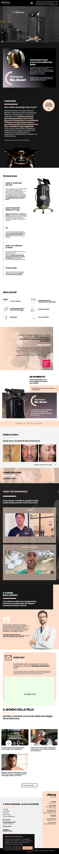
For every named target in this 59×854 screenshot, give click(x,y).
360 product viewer (48, 213)
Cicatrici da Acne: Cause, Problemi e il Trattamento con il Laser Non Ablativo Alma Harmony (43, 749)
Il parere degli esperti (9, 816)
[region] (19, 842)
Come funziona (12, 472)
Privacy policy (7, 826)
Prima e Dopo (7, 815)
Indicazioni (6, 813)
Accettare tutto (27, 848)
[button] (31, 3)
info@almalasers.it (8, 824)
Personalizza (9, 848)
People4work (29, 852)
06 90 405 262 (52, 803)
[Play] (29, 524)
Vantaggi (5, 809)
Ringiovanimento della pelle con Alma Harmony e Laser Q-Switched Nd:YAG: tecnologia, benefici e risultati (14, 774)
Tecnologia (6, 811)
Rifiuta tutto (18, 848)
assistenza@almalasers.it (50, 824)
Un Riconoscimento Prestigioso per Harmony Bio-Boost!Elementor (13, 748)
